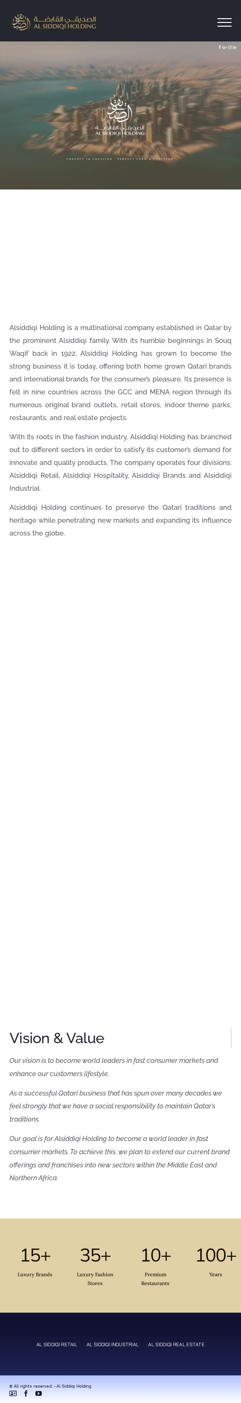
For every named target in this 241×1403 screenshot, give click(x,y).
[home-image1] (65, 239)
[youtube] (38, 1393)
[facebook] (26, 1393)
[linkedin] (13, 1393)
